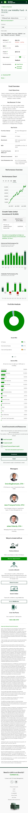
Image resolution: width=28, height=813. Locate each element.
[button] (8, 40)
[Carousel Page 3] (15, 356)
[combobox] (14, 18)
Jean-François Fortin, (14, 505)
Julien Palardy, (14, 526)
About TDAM (14, 795)
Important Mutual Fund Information (9, 626)
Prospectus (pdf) (7, 442)
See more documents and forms (14, 449)
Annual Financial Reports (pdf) (11, 446)
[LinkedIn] (16, 781)
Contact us (14, 774)
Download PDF (7, 75)
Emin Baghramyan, (14, 484)
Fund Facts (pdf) (7, 439)
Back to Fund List (7, 6)
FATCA (14, 791)
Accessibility (14, 793)
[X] (11, 781)
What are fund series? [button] (7, 20)
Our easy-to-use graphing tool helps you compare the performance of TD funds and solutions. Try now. (13, 237)
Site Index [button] (14, 797)
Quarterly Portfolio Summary (19, 67)
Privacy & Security (14, 786)
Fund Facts (20, 64)
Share (3, 78)
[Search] (25, 2)
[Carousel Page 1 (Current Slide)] (12, 356)
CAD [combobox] (3, 27)
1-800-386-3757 (14, 620)
